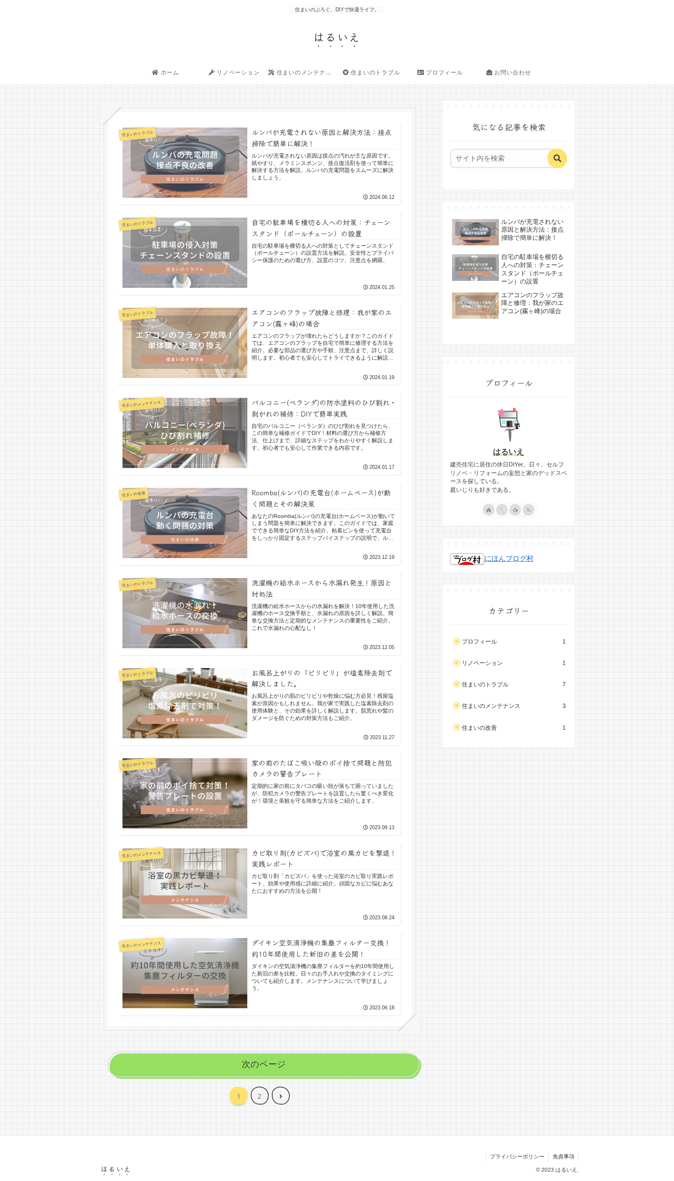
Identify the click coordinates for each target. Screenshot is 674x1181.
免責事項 (564, 1156)
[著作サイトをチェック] (489, 510)
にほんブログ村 (509, 558)
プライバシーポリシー (517, 1156)
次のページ (264, 1064)
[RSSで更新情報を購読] (528, 510)
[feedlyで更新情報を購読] (515, 510)
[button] (557, 158)
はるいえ (508, 451)
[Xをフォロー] (502, 510)
